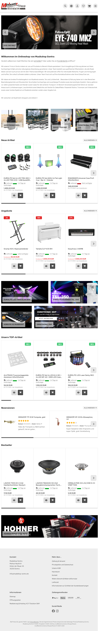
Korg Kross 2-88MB (75, 249)
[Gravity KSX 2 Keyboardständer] (17, 232)
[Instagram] (57, 611)
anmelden (37, 61)
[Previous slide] (5, 32)
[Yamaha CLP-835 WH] (49, 232)
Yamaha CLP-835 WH (44, 249)
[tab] (13, 205)
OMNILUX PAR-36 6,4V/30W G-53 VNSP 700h (81, 484)
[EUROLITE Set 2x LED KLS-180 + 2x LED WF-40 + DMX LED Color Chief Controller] (49, 358)
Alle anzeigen (89, 140)
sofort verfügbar (23, 254)
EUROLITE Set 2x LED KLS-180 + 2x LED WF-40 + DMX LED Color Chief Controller (48, 376)
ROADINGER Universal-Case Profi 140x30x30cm (81, 179)
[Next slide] (94, 32)
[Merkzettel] (83, 6)
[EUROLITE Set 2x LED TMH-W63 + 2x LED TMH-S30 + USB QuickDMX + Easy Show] (17, 161)
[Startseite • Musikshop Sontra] (13, 9)
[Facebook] (53, 611)
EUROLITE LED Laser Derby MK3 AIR (81, 376)
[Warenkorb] (89, 6)
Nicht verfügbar (87, 183)
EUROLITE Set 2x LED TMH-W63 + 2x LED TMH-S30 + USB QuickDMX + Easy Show (17, 179)
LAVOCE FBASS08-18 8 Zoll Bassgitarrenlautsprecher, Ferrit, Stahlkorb (48, 484)
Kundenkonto (62, 61)
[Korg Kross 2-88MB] (81, 232)
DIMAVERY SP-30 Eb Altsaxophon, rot (79, 418)
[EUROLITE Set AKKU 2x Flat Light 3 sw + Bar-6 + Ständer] (49, 161)
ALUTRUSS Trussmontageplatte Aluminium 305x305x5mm (16, 376)
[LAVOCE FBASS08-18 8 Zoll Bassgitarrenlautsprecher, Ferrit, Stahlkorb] (49, 466)
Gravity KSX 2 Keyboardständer (16, 249)
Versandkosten (19, 190)
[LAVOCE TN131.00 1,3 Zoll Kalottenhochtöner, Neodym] (17, 466)
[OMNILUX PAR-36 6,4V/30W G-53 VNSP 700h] (81, 466)
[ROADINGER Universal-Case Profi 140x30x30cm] (81, 161)
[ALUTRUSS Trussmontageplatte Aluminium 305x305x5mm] (17, 358)
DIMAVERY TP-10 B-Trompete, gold (31, 417)
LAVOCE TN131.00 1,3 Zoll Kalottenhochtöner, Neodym (14, 484)
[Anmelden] (77, 6)
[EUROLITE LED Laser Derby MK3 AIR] (81, 358)
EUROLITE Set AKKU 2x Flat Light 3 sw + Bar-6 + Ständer (49, 179)
